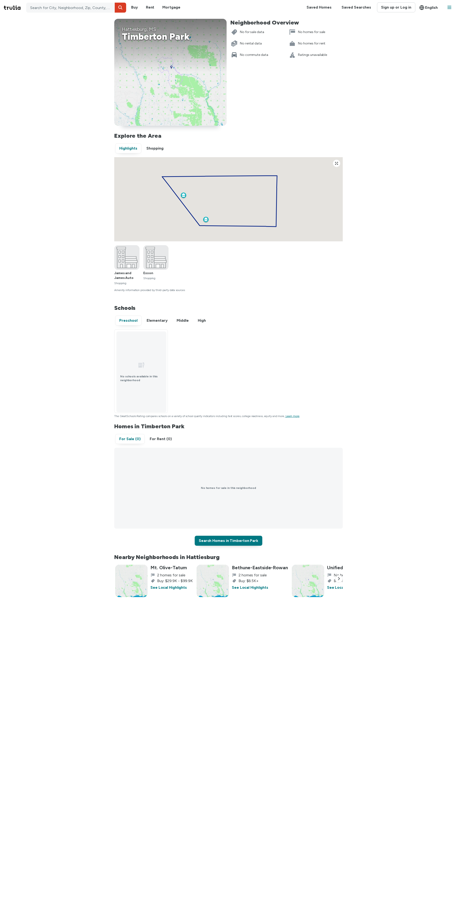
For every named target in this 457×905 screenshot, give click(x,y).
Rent (150, 7)
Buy (134, 7)
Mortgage (171, 7)
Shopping (155, 148)
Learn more (292, 416)
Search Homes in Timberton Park (228, 540)
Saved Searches (356, 7)
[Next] (339, 579)
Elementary (157, 320)
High (202, 320)
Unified (335, 567)
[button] (120, 8)
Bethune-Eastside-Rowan (260, 567)
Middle (183, 320)
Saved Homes (319, 7)
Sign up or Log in (396, 7)
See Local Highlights (168, 587)
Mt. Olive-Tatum (168, 567)
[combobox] (76, 8)
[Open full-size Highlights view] (336, 163)
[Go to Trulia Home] (15, 7)
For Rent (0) (161, 439)
